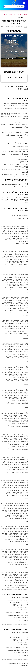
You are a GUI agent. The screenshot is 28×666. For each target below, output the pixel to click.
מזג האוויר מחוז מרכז (12, 14)
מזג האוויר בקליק (22, 14)
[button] (24, 3)
